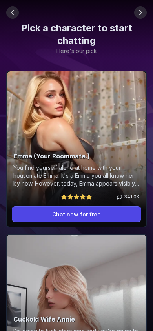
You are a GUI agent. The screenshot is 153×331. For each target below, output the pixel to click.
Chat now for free (76, 214)
